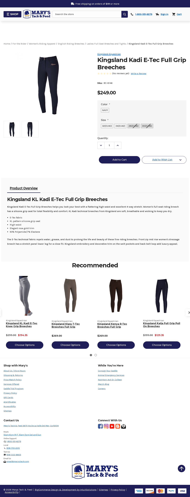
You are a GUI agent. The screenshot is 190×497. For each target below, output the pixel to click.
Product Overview (24, 188)
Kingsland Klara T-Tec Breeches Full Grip (66, 325)
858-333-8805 (14, 455)
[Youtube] (112, 426)
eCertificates (10, 402)
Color (105, 104)
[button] (181, 468)
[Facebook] (100, 426)
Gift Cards (8, 397)
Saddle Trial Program (13, 388)
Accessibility (10, 406)
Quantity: (102, 138)
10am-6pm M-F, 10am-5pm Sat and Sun (22, 435)
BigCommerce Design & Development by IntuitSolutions (65, 489)
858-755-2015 (13, 448)
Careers (102, 388)
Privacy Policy (10, 393)
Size (104, 120)
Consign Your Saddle (107, 371)
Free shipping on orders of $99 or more (97, 3)
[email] (123, 426)
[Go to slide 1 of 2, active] (91, 355)
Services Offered (11, 384)
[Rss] (117, 426)
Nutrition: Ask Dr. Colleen (110, 379)
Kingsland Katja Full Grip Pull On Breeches (161, 325)
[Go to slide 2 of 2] (96, 355)
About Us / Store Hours (15, 371)
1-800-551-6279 (14, 441)
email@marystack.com (18, 461)
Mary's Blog (103, 384)
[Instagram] (106, 426)
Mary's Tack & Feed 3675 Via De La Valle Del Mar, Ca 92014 (31, 425)
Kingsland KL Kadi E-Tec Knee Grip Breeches (21, 325)
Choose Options (25, 345)
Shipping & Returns (13, 375)
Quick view (24, 295)
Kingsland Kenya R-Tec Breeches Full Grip (112, 325)
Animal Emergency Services (111, 375)
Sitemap (8, 411)
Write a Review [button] (138, 73)
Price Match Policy (13, 379)
